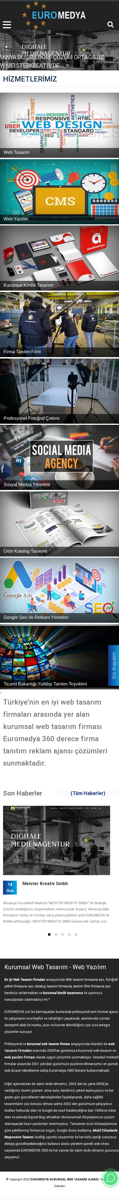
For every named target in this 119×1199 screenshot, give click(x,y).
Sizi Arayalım (114, 665)
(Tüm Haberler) (88, 793)
